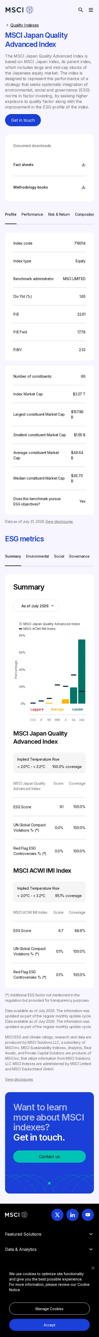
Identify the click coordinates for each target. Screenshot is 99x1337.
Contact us (49, 1156)
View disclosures (59, 521)
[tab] (10, 218)
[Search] (81, 10)
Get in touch (23, 120)
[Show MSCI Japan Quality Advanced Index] (49, 624)
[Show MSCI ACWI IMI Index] (37, 629)
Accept (49, 1325)
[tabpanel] (49, 374)
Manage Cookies (49, 1309)
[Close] (92, 1268)
